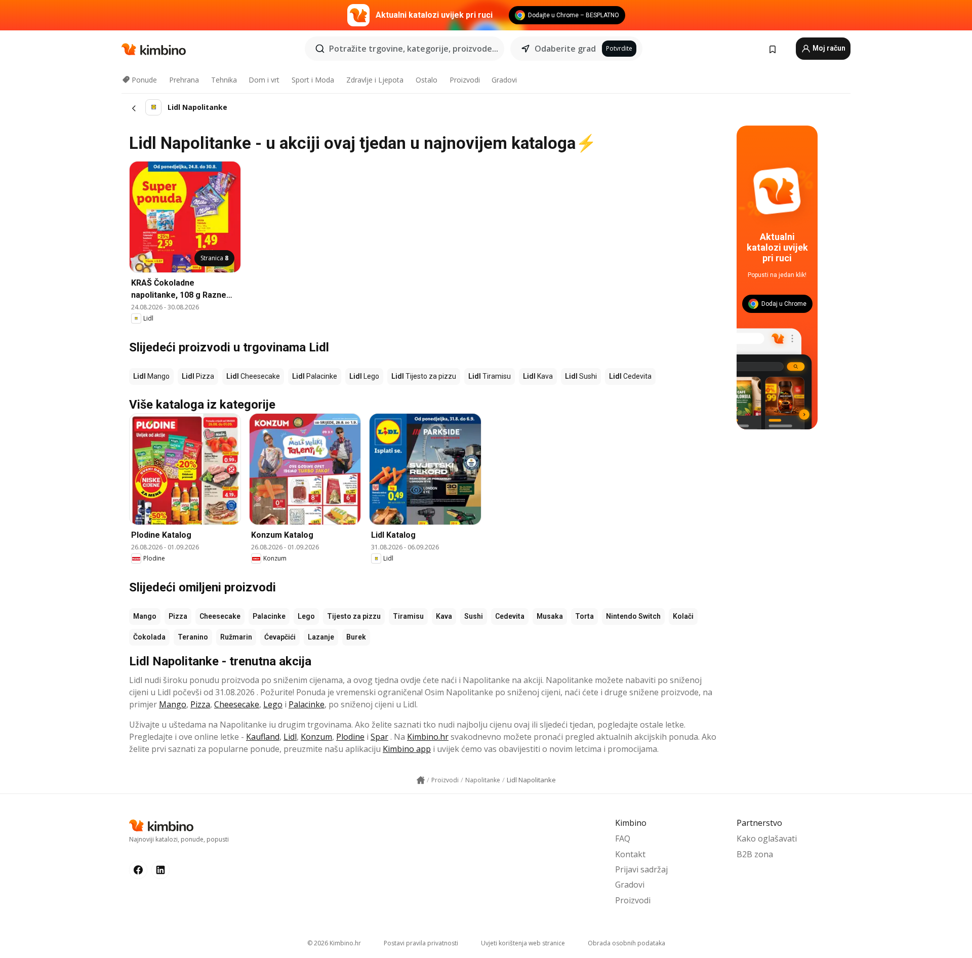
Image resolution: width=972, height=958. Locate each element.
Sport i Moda (313, 80)
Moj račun (828, 48)
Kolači (683, 616)
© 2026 (334, 943)
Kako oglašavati (767, 838)
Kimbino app (407, 748)
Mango (144, 616)
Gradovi (504, 80)
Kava (444, 616)
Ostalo (426, 80)
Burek (356, 637)
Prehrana (184, 80)
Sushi (473, 616)
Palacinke (269, 616)
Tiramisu (408, 616)
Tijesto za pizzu (354, 616)
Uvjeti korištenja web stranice (523, 943)
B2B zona (755, 854)
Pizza (178, 616)
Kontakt (630, 854)
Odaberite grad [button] (565, 48)
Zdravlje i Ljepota (374, 80)
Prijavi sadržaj (641, 869)
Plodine (350, 736)
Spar (379, 736)
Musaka (550, 616)
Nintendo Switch (633, 616)
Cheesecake (219, 616)
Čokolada (149, 637)
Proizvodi (465, 80)
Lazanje (321, 637)
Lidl (290, 736)
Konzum (316, 736)
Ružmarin (236, 637)
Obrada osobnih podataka (626, 943)
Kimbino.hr (428, 736)
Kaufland (262, 736)
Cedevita (509, 616)
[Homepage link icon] (421, 780)
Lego (306, 616)
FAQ (622, 838)
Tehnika (224, 80)
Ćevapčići (280, 637)
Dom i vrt (264, 80)
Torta (584, 616)
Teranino (193, 637)
